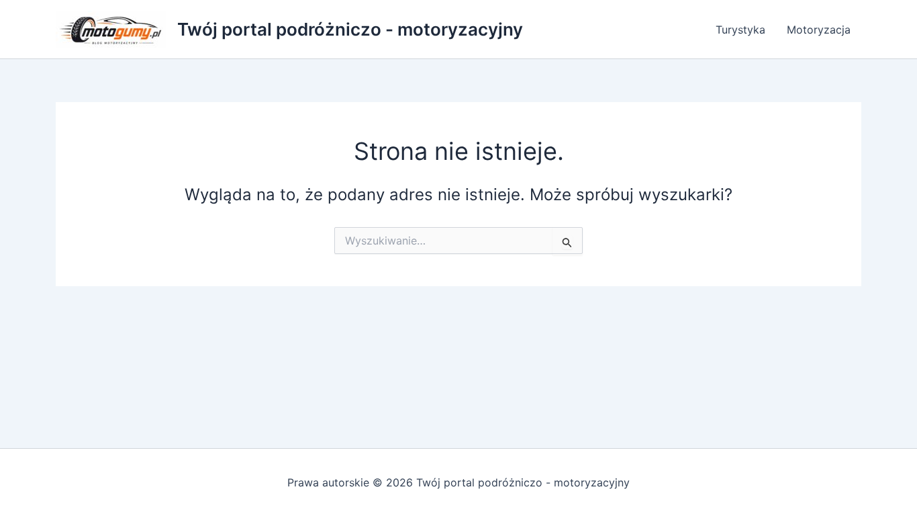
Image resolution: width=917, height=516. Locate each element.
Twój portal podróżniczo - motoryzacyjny (350, 29)
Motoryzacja (819, 29)
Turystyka (740, 29)
